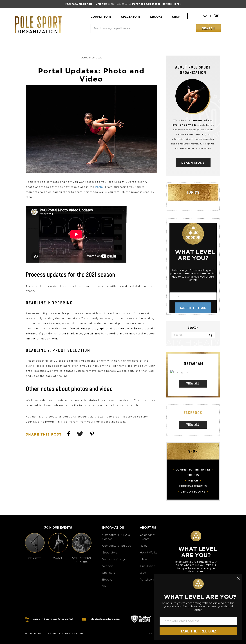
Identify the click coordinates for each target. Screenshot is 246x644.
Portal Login (148, 579)
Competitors (101, 17)
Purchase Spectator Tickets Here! (156, 4)
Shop (176, 17)
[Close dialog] (238, 578)
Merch (193, 480)
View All (193, 383)
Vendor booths (193, 491)
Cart (211, 15)
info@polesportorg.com (105, 619)
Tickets (193, 475)
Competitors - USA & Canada (116, 536)
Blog (143, 572)
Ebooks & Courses (193, 486)
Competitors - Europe (116, 545)
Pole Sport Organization (60, 633)
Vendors (107, 566)
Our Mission (147, 566)
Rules (143, 545)
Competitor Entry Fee (193, 469)
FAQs (143, 559)
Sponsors (108, 572)
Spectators (130, 17)
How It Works (148, 552)
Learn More (193, 162)
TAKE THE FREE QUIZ (193, 308)
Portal (99, 186)
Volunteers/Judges (115, 559)
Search (208, 28)
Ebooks (156, 17)
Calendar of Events (147, 536)
